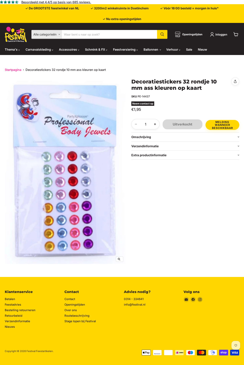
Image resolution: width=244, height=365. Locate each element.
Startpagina (13, 69)
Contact (69, 299)
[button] (222, 124)
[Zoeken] (162, 34)
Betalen (10, 299)
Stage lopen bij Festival (80, 321)
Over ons (70, 310)
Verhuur (172, 49)
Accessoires (68, 49)
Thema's (11, 49)
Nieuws (10, 327)
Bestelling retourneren (20, 310)
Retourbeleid (13, 315)
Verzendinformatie (17, 321)
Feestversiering (124, 49)
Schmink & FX (95, 49)
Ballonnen (151, 49)
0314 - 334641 (134, 299)
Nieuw (202, 49)
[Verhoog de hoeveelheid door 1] (155, 124)
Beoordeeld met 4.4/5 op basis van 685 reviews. (56, 2)
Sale (189, 49)
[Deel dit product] (235, 81)
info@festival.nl (134, 304)
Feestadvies (13, 304)
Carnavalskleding (39, 49)
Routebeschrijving (76, 315)
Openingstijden (74, 304)
